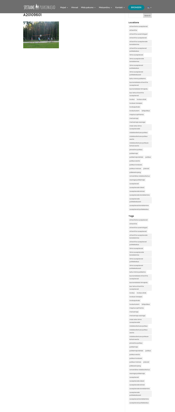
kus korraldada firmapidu (139, 89)
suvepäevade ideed (137, 187)
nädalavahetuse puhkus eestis (139, 137)
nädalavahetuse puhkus (139, 132)
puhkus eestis (135, 161)
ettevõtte (133, 30)
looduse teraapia (136, 103)
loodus (132, 99)
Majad (63, 8)
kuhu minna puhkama (138, 78)
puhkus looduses (136, 165)
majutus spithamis (137, 114)
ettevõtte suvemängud (138, 34)
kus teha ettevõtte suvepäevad (137, 94)
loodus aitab (141, 99)
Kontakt (119, 8)
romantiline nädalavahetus (140, 176)
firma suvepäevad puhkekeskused (136, 73)
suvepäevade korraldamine (140, 195)
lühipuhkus (146, 111)
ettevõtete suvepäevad (139, 26)
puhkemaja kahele (136, 157)
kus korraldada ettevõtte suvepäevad (139, 83)
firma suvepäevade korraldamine (137, 60)
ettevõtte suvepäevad (138, 38)
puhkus (148, 157)
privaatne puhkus (136, 150)
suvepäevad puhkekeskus (139, 209)
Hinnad (74, 8)
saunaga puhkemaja (137, 180)
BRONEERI (136, 7)
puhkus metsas (135, 168)
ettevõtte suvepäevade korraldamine (139, 43)
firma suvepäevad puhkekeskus (136, 66)
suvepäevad (134, 184)
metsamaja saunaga (137, 122)
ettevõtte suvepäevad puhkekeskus (138, 49)
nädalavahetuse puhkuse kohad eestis (139, 144)
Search (147, 15)
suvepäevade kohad (137, 191)
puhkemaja (134, 153)
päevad (146, 168)
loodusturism (134, 111)
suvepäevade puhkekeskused (135, 200)
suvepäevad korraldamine (139, 205)
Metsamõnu (104, 8)
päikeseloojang (135, 172)
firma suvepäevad (136, 55)
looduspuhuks (135, 107)
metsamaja (134, 118)
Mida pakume (87, 8)
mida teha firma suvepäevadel (136, 127)
